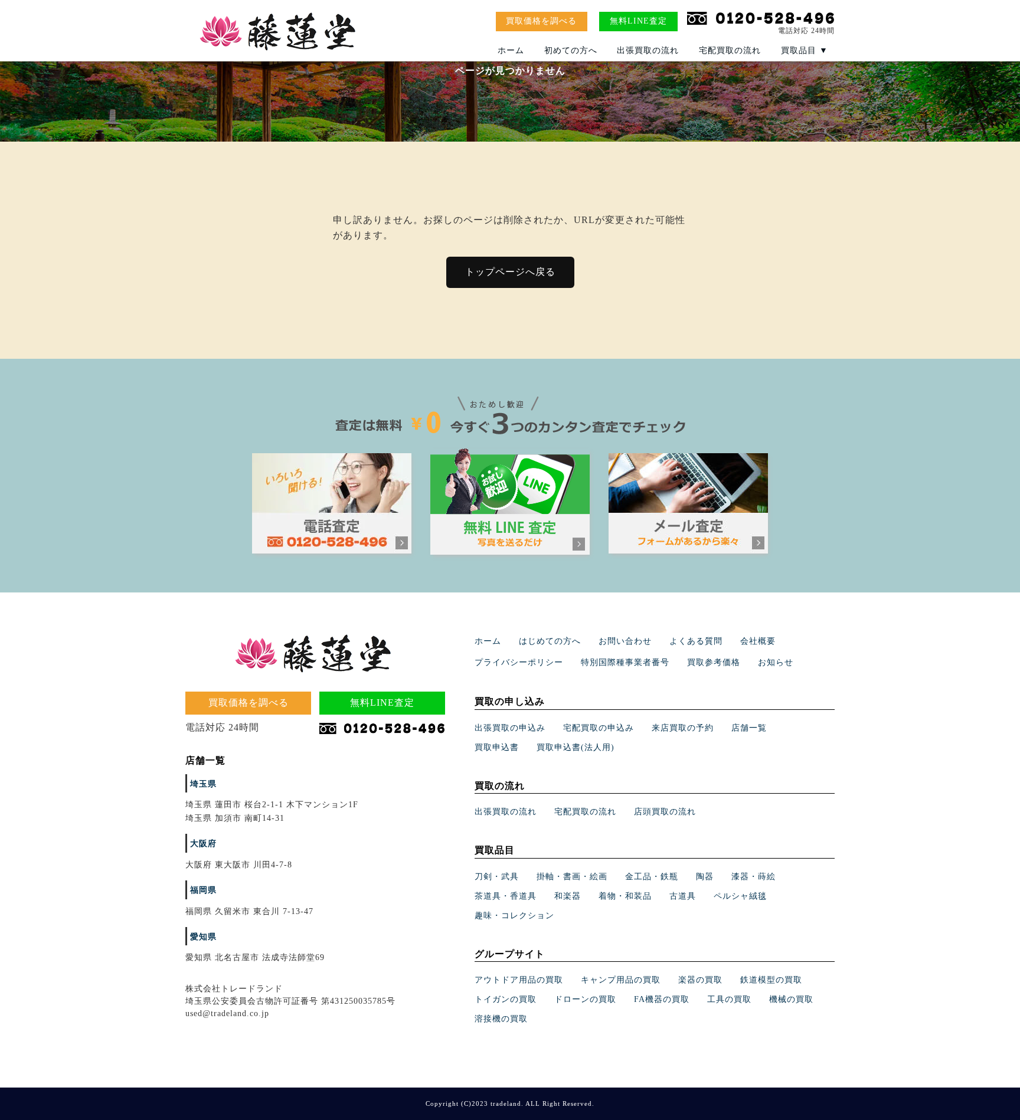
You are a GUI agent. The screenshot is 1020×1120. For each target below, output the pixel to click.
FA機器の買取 (661, 999)
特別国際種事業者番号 (625, 662)
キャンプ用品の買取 (621, 979)
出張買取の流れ (648, 50)
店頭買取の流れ (665, 811)
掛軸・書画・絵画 (572, 876)
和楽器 (567, 896)
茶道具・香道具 (506, 896)
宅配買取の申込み (598, 727)
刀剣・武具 (497, 876)
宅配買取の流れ (730, 50)
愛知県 (203, 936)
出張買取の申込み (510, 727)
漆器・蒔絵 (753, 876)
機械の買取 (791, 999)
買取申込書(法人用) (575, 747)
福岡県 (203, 890)
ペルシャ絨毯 (740, 896)
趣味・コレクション (514, 915)
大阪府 (203, 843)
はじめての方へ (550, 641)
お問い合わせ (625, 641)
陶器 (705, 876)
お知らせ (775, 662)
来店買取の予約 (683, 727)
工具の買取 (729, 999)
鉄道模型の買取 (771, 979)
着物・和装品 (625, 896)
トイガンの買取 (506, 999)
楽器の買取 (700, 979)
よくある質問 (695, 641)
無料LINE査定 (638, 21)
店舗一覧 (749, 727)
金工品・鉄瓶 (651, 876)
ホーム (511, 50)
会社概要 (758, 641)
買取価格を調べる (541, 21)
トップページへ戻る (510, 272)
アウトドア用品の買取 (519, 979)
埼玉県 (203, 784)
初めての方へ (570, 50)
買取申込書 (497, 747)
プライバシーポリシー (519, 662)
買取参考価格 (713, 662)
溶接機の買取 (501, 1018)
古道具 (682, 896)
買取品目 (804, 50)
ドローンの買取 (585, 999)
